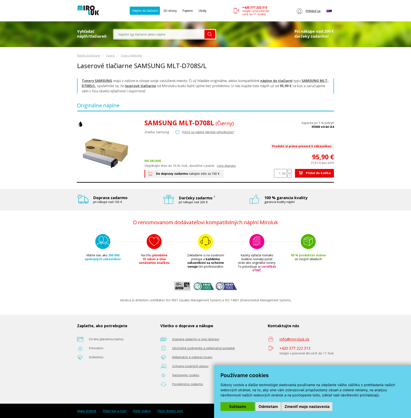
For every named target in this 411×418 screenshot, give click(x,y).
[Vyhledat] (209, 34)
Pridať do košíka (318, 173)
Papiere (187, 11)
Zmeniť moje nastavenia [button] (306, 406)
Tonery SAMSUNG (131, 55)
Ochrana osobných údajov (190, 366)
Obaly (202, 11)
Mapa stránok (86, 411)
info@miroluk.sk (294, 339)
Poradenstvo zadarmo (187, 384)
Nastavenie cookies (185, 375)
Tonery (110, 55)
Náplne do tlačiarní (145, 11)
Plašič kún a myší (114, 411)
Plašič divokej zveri (170, 411)
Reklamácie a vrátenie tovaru (192, 357)
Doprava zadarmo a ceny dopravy (195, 339)
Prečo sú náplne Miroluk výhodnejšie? (208, 132)
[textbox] (159, 34)
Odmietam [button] (268, 406)
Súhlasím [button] (237, 406)
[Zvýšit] (289, 171)
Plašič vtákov (142, 411)
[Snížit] (289, 176)
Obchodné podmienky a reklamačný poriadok (203, 348)
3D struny (170, 11)
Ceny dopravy (226, 166)
